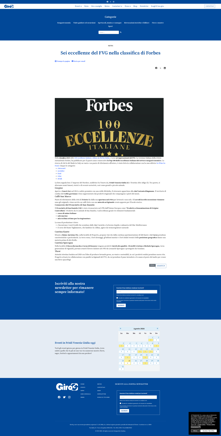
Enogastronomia (64, 23)
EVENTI (83, 387)
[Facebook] (107, 2)
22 (151, 356)
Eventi (77, 6)
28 (146, 362)
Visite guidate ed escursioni (84, 23)
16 (157, 350)
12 (135, 350)
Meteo (107, 6)
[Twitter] (110, 2)
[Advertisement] (110, 84)
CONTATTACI (210, 6)
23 (157, 356)
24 (122, 362)
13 (141, 350)
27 (141, 362)
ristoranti (61, 168)
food (59, 174)
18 (128, 356)
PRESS (82, 397)
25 (128, 362)
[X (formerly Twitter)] (160, 68)
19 (135, 356)
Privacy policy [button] (211, 424)
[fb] (59, 395)
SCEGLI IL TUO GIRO (103, 397)
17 (122, 356)
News (86, 6)
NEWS (82, 390)
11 (128, 350)
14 (146, 350)
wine (59, 176)
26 (135, 362)
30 (157, 362)
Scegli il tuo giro (157, 6)
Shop (135, 6)
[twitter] (64, 395)
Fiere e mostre (158, 23)
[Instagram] (113, 2)
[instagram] (69, 395)
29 (151, 362)
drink (60, 179)
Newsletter (144, 6)
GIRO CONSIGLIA (86, 394)
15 (151, 350)
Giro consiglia (96, 6)
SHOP (99, 390)
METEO (99, 384)
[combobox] (109, 32)
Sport (110, 26)
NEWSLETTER (101, 394)
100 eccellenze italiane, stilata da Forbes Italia (91, 158)
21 (146, 356)
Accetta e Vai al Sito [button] (208, 431)
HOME (82, 384)
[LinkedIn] (164, 68)
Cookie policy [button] (201, 424)
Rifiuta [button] (195, 431)
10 (122, 350)
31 (122, 368)
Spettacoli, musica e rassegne (110, 23)
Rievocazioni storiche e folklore (136, 23)
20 (141, 356)
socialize (61, 171)
